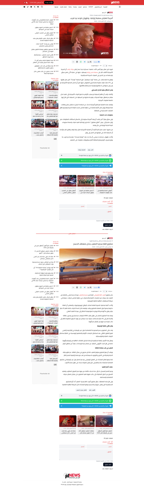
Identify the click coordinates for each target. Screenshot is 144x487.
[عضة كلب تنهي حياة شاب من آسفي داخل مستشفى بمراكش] (68, 425)
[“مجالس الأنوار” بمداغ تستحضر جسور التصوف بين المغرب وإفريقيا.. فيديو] (37, 109)
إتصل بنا (64, 482)
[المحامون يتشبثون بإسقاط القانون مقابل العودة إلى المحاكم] (44, 51)
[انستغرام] (24, 6)
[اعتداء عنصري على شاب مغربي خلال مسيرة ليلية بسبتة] (44, 73)
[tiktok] (27, 6)
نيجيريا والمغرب (83, 295)
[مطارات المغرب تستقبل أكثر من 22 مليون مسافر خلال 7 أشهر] (86, 425)
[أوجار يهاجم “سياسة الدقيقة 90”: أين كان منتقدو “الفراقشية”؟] (44, 269)
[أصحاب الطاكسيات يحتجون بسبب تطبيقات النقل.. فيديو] (37, 128)
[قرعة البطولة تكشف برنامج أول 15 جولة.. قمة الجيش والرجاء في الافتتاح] (44, 62)
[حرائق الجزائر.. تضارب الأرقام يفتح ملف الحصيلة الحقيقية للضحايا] (44, 40)
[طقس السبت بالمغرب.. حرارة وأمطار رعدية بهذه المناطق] (44, 56)
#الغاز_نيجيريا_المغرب (81, 390)
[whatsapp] (80, 61)
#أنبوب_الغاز (92, 390)
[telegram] (84, 61)
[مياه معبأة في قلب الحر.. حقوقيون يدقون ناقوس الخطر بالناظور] (44, 67)
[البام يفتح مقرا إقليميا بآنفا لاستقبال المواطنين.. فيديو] (51, 128)
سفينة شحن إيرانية (92, 72)
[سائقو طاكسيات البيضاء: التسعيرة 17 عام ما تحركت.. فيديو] (51, 90)
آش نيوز (104, 12)
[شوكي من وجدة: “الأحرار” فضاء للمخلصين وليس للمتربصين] (44, 45)
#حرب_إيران (90, 150)
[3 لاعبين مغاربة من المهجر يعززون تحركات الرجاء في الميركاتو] (86, 184)
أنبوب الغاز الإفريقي (100, 295)
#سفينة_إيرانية (81, 150)
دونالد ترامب (70, 69)
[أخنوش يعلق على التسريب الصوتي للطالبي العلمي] (68, 184)
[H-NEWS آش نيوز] (115, 2)
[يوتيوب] (31, 6)
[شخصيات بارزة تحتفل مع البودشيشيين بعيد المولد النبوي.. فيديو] (51, 109)
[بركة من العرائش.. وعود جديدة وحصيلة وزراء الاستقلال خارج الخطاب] (44, 263)
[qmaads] (72, 476)
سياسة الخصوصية (77, 482)
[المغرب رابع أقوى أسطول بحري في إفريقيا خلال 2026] (104, 425)
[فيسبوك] (38, 6)
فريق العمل (70, 482)
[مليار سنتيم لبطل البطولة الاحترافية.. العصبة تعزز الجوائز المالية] (44, 274)
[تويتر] (34, 6)
